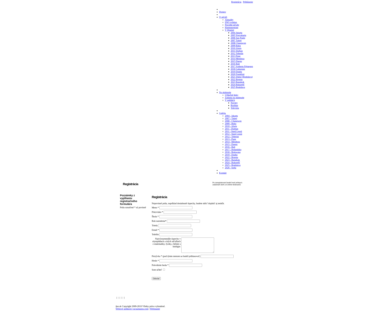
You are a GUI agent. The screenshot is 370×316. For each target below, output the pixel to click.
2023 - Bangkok (232, 160)
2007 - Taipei (231, 118)
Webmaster (155, 309)
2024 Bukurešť (238, 84)
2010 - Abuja (231, 126)
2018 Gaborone (238, 69)
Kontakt (222, 173)
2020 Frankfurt (237, 74)
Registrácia (236, 2)
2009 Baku (236, 45)
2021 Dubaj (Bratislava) (242, 77)
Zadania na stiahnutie (234, 97)
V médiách (230, 100)
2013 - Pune (230, 139)
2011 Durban (237, 51)
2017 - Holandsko (233, 149)
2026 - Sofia (230, 168)
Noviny (234, 103)
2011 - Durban (231, 129)
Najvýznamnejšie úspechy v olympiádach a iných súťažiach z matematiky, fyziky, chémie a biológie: (166, 243)
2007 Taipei (236, 40)
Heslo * (155, 260)
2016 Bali (235, 64)
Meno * (155, 207)
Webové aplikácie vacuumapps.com (132, 309)
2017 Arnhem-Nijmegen (242, 66)
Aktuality (229, 19)
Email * (155, 230)
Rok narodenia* (159, 221)
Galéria (222, 113)
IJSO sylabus (231, 22)
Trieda (155, 225)
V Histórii (229, 30)
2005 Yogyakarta (238, 35)
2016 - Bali (230, 147)
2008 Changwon (238, 43)
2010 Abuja (236, 48)
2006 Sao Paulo (238, 38)
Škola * (155, 216)
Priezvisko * (158, 212)
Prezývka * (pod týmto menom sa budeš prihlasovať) (176, 256)
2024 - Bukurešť (232, 162)
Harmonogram (231, 27)
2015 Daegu (236, 61)
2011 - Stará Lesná (233, 131)
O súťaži (223, 17)
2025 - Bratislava (232, 165)
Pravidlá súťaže (232, 25)
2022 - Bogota (231, 157)
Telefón (155, 234)
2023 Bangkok (237, 82)
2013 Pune (235, 56)
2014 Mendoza (237, 58)
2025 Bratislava (238, 87)
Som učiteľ (157, 270)
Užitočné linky (231, 95)
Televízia (235, 108)
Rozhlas (234, 105)
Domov (222, 12)
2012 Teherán (237, 53)
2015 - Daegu (231, 144)
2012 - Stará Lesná (233, 134)
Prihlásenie (248, 2)
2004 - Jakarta (231, 116)
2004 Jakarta (236, 32)
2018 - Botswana (232, 152)
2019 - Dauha (231, 155)
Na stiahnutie (225, 92)
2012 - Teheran (232, 136)
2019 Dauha (236, 71)
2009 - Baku (230, 123)
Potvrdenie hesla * (160, 265)
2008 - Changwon (233, 121)
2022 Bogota (237, 79)
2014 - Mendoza (232, 142)
